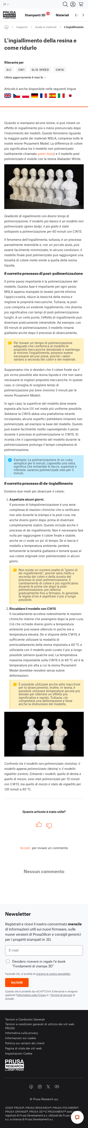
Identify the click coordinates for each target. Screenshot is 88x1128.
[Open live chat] (77, 1117)
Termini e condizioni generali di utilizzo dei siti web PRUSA (39, 1026)
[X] (48, 1086)
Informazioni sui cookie (20, 1038)
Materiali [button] (62, 15)
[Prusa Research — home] (9, 15)
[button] (7, 95)
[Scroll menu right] (83, 15)
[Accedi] (72, 4)
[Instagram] (39, 1086)
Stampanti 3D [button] (37, 14)
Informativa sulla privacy (21, 1033)
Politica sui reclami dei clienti (25, 1043)
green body (46, 154)
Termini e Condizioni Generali (25, 1019)
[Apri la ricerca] (65, 4)
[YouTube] (56, 1086)
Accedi (25, 848)
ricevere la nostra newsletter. (53, 973)
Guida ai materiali (45, 27)
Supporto (22, 27)
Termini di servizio (61, 995)
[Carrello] (81, 4)
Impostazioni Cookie (18, 1053)
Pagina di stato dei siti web (23, 1048)
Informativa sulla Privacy (31, 995)
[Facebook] (31, 1086)
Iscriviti (17, 982)
